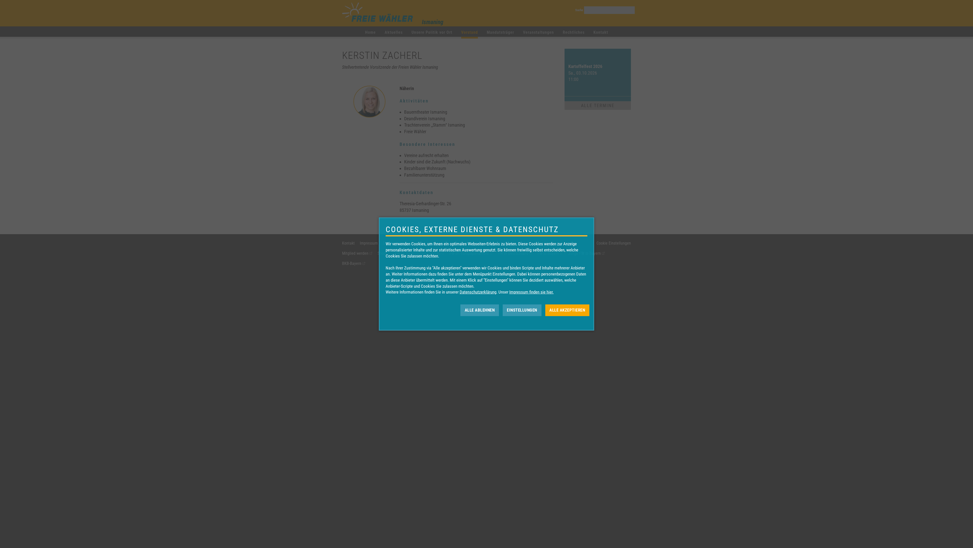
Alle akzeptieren (567, 310)
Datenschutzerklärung (478, 292)
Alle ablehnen (480, 310)
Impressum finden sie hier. (531, 292)
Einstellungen (522, 310)
